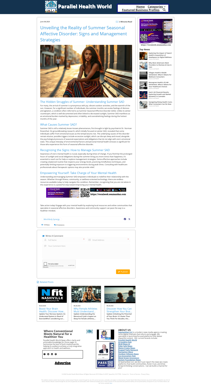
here (111, 383)
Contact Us (125, 374)
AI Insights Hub (125, 342)
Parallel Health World (127, 340)
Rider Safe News (125, 346)
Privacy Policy (145, 374)
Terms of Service (135, 374)
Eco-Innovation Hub (127, 356)
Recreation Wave (125, 352)
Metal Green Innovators (128, 358)
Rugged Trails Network (128, 350)
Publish (124, 271)
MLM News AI (124, 344)
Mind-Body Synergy (52, 219)
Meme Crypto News (126, 348)
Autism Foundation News (129, 360)
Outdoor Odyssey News (128, 354)
